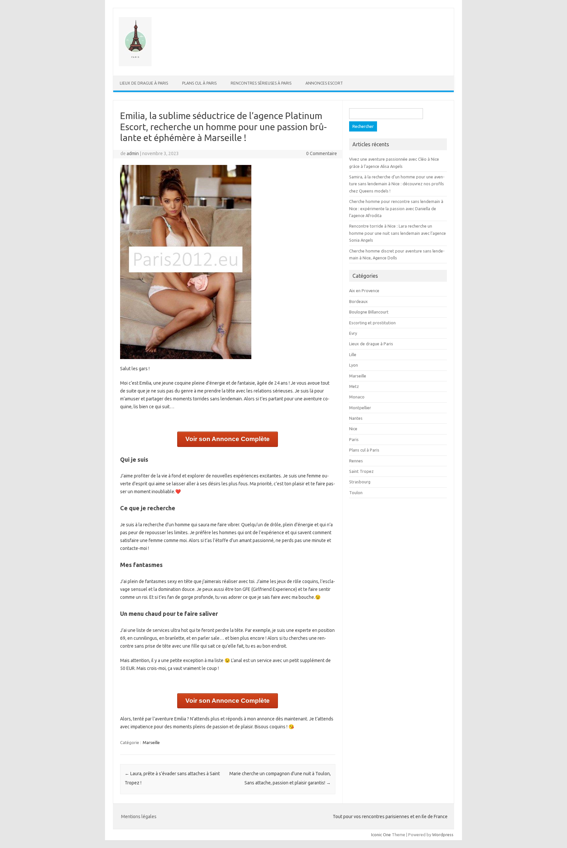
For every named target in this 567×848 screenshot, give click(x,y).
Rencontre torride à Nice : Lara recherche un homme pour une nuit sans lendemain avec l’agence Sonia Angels (397, 233)
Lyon (353, 365)
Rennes (356, 460)
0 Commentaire (321, 153)
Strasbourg (359, 481)
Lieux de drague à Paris (144, 83)
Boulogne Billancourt (368, 312)
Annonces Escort (324, 83)
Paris (354, 439)
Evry (353, 333)
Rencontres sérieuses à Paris (261, 83)
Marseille (151, 742)
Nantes (356, 418)
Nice (353, 428)
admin (133, 153)
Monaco (357, 396)
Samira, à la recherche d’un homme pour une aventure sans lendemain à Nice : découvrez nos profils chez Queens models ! (397, 183)
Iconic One (381, 834)
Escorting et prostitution (372, 322)
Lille (352, 354)
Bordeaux (358, 301)
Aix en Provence (364, 290)
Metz (354, 386)
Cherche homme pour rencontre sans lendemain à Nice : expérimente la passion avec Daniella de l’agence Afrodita (396, 208)
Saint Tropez (361, 471)
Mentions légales (139, 816)
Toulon (356, 492)
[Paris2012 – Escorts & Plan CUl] (135, 64)
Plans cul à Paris (199, 83)
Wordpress (442, 834)
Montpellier (360, 407)
